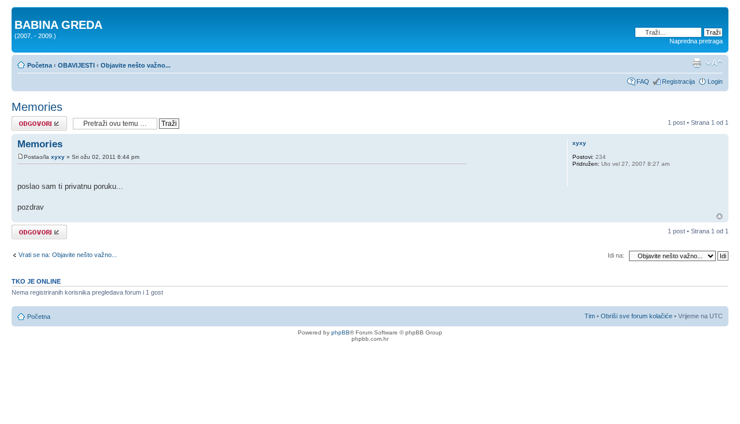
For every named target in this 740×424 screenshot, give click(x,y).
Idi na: (616, 255)
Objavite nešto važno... (136, 65)
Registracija (678, 81)
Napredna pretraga (696, 41)
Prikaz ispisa (696, 63)
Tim (589, 316)
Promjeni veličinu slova (714, 63)
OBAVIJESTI (76, 65)
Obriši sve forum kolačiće (636, 316)
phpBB (340, 332)
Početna (39, 65)
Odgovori (25, 119)
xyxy (58, 157)
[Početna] (21, 13)
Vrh (719, 216)
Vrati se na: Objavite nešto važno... (67, 254)
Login (715, 81)
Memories (37, 107)
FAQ (643, 81)
